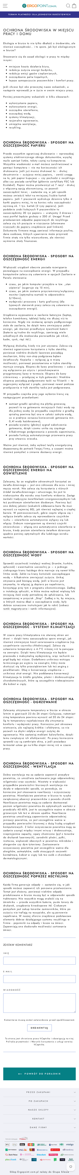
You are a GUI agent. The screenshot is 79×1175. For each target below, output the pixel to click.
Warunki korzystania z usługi (47, 1041)
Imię (6, 953)
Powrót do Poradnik (42, 1073)
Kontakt (38, 1118)
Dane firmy (38, 1127)
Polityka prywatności (17, 1041)
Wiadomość (12, 990)
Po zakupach (38, 1101)
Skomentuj (40, 1027)
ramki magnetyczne (15, 609)
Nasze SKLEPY (38, 1109)
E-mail (8, 971)
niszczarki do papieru (16, 227)
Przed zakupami (38, 1092)
